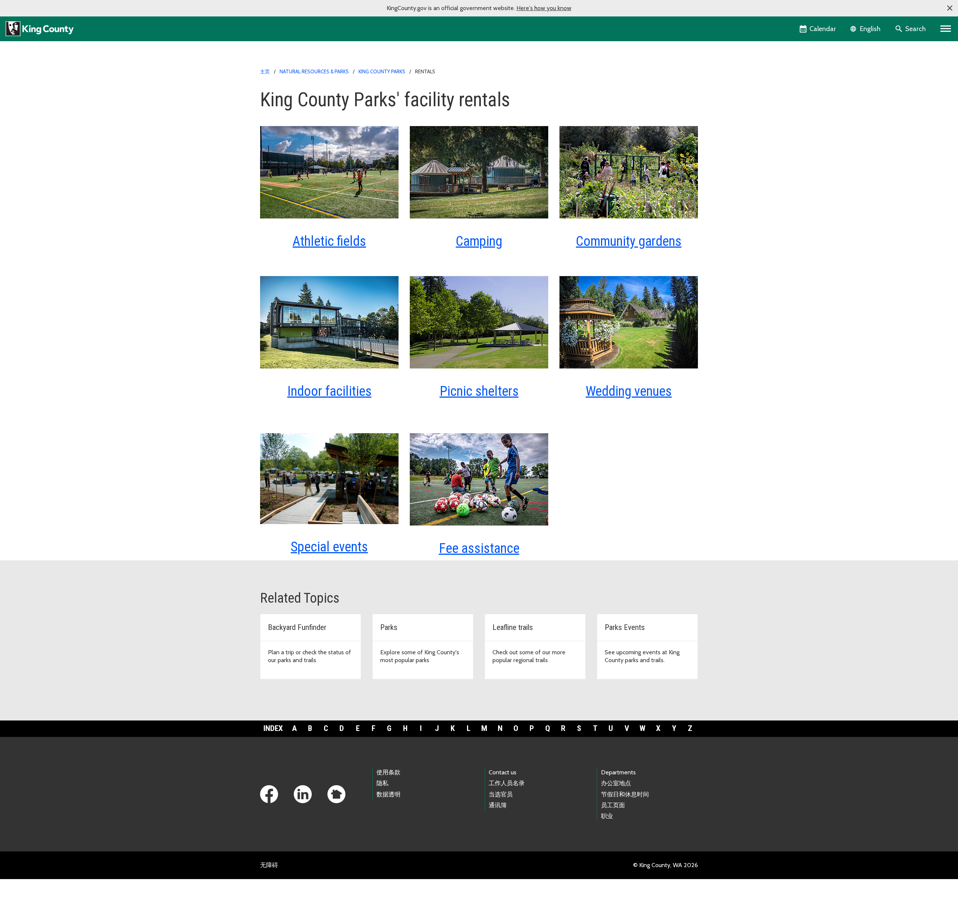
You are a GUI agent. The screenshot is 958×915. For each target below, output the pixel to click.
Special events (329, 547)
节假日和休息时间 (625, 794)
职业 (607, 816)
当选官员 (501, 794)
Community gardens (628, 241)
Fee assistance (479, 548)
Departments (618, 772)
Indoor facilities (329, 391)
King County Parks (382, 71)
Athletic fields (329, 241)
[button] (950, 8)
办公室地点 (616, 783)
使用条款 (388, 772)
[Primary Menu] (946, 28)
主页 (265, 71)
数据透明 (388, 794)
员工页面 (613, 805)
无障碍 (269, 865)
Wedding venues (629, 391)
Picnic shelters (479, 391)
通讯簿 (498, 805)
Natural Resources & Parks (314, 71)
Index (273, 728)
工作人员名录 (507, 783)
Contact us (502, 772)
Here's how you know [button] (543, 8)
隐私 (382, 783)
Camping (479, 241)
